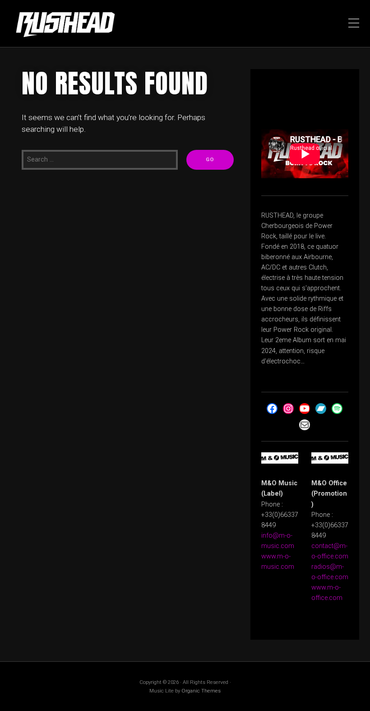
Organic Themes (201, 691)
